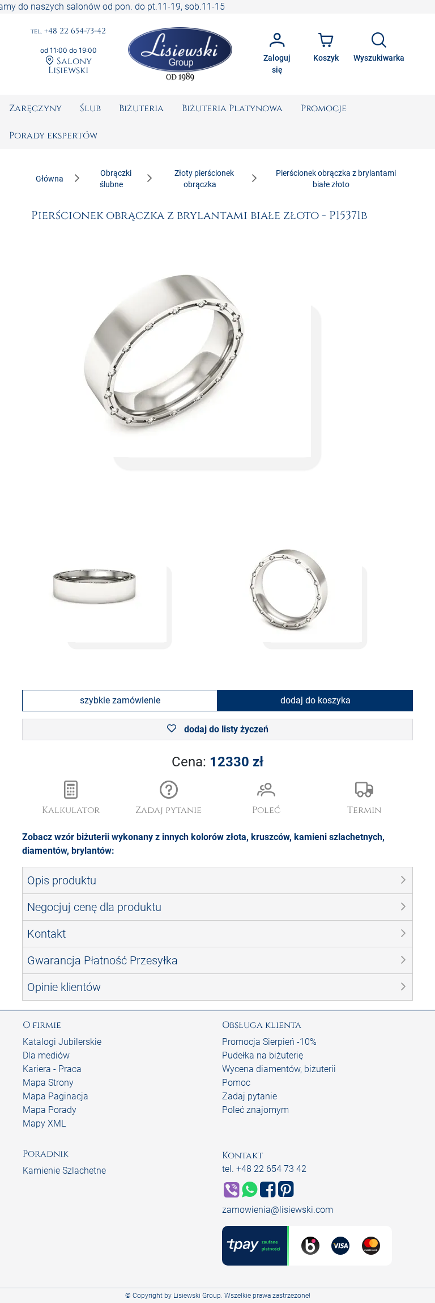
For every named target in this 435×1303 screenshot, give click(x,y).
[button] (169, 798)
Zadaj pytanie (249, 1096)
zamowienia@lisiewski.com (277, 1209)
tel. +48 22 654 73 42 (264, 1168)
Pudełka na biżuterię (262, 1055)
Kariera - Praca (52, 1069)
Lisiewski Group (197, 1296)
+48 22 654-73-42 (68, 31)
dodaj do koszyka (315, 700)
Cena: (217, 762)
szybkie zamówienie (120, 700)
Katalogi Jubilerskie (62, 1041)
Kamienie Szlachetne (64, 1170)
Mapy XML (44, 1123)
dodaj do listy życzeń (225, 729)
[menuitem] (35, 108)
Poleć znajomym (255, 1109)
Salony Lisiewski (70, 65)
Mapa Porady (49, 1109)
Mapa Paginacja (55, 1096)
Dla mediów (46, 1055)
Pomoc (236, 1082)
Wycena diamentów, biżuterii (279, 1069)
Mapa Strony (48, 1082)
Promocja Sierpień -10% (269, 1041)
